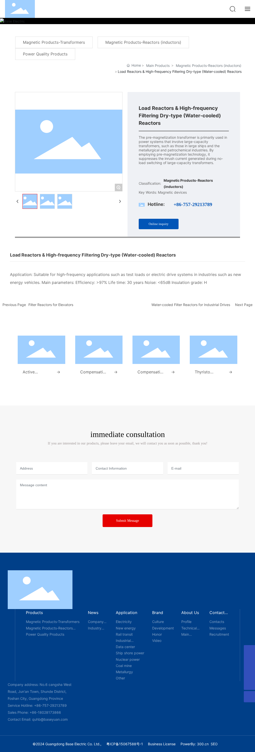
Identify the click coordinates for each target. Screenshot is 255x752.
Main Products (158, 65)
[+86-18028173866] (249, 650)
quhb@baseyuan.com (50, 719)
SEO (214, 744)
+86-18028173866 (45, 712)
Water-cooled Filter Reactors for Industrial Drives (190, 305)
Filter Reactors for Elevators (50, 305)
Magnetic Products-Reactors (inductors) (208, 65)
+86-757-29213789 (193, 204)
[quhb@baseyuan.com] (249, 661)
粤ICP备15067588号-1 (124, 744)
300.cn (203, 744)
